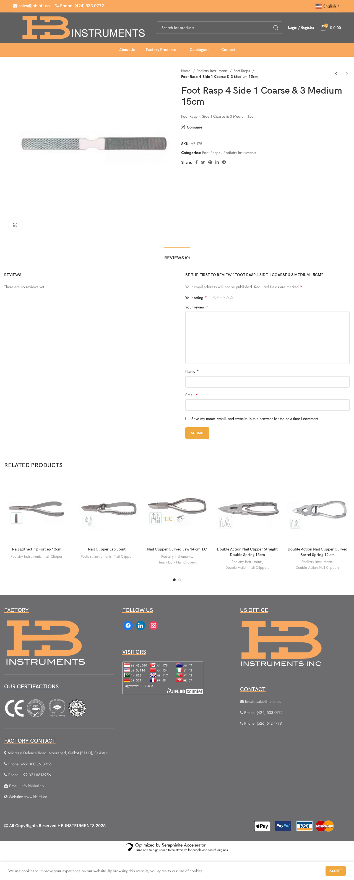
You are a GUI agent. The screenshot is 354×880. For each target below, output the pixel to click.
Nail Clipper (53, 556)
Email (191, 395)
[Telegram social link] (224, 162)
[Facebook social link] (196, 162)
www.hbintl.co (35, 796)
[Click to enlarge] (15, 224)
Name (192, 371)
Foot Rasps (242, 70)
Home (186, 70)
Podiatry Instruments (212, 70)
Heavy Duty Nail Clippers (177, 562)
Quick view (65, 500)
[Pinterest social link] (210, 162)
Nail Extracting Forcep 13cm (36, 549)
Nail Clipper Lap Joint (107, 549)
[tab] (177, 255)
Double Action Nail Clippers (247, 567)
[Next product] (347, 73)
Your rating (196, 297)
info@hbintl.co (32, 786)
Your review (196, 307)
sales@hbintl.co (33, 6)
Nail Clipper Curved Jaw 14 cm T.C (177, 549)
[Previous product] (336, 73)
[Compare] (65, 488)
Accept (335, 870)
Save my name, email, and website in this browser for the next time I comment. (255, 418)
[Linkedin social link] (217, 162)
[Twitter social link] (203, 162)
